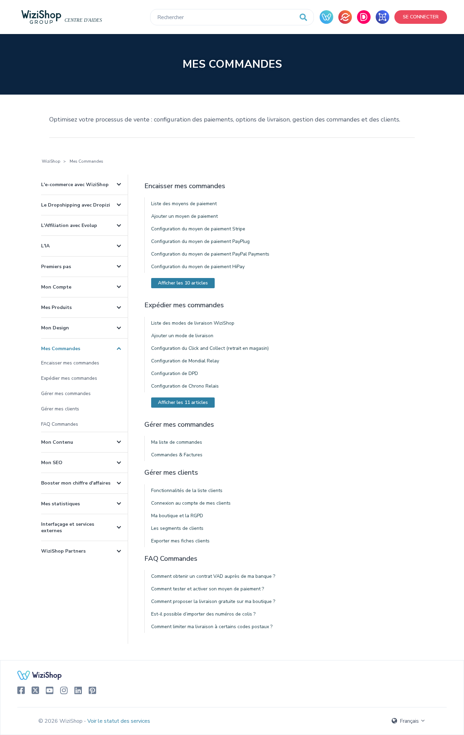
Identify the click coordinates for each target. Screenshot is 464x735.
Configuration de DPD (174, 373)
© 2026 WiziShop (61, 721)
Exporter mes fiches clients (180, 541)
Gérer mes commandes (66, 393)
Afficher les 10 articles (183, 283)
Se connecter (421, 17)
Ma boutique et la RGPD (177, 515)
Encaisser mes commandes (70, 363)
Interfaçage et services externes (67, 527)
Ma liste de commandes (176, 442)
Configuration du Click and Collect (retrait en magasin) (210, 348)
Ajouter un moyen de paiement (184, 216)
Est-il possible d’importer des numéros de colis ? (203, 614)
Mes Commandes (60, 348)
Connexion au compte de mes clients (191, 503)
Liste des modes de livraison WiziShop (192, 323)
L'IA (45, 246)
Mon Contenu (57, 442)
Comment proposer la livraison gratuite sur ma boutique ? (213, 601)
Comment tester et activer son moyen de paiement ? (207, 589)
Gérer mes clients (60, 409)
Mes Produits (56, 307)
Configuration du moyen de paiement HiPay (198, 266)
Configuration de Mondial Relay (185, 361)
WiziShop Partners (63, 551)
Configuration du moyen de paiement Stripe (198, 229)
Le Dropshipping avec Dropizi (75, 205)
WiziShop (51, 161)
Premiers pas (56, 266)
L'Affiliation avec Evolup (69, 225)
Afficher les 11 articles (183, 402)
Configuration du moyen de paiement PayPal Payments (210, 254)
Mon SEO (52, 462)
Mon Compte (56, 287)
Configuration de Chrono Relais (185, 386)
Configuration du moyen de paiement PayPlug (200, 241)
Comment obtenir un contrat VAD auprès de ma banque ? (213, 576)
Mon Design (55, 328)
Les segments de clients (177, 528)
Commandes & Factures (176, 455)
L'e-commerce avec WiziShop (75, 184)
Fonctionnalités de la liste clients (186, 490)
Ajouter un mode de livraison (182, 335)
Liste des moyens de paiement (184, 203)
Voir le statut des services (118, 721)
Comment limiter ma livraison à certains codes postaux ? (211, 626)
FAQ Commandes (59, 424)
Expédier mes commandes (69, 378)
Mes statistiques (60, 504)
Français (409, 721)
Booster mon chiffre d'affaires (75, 483)
